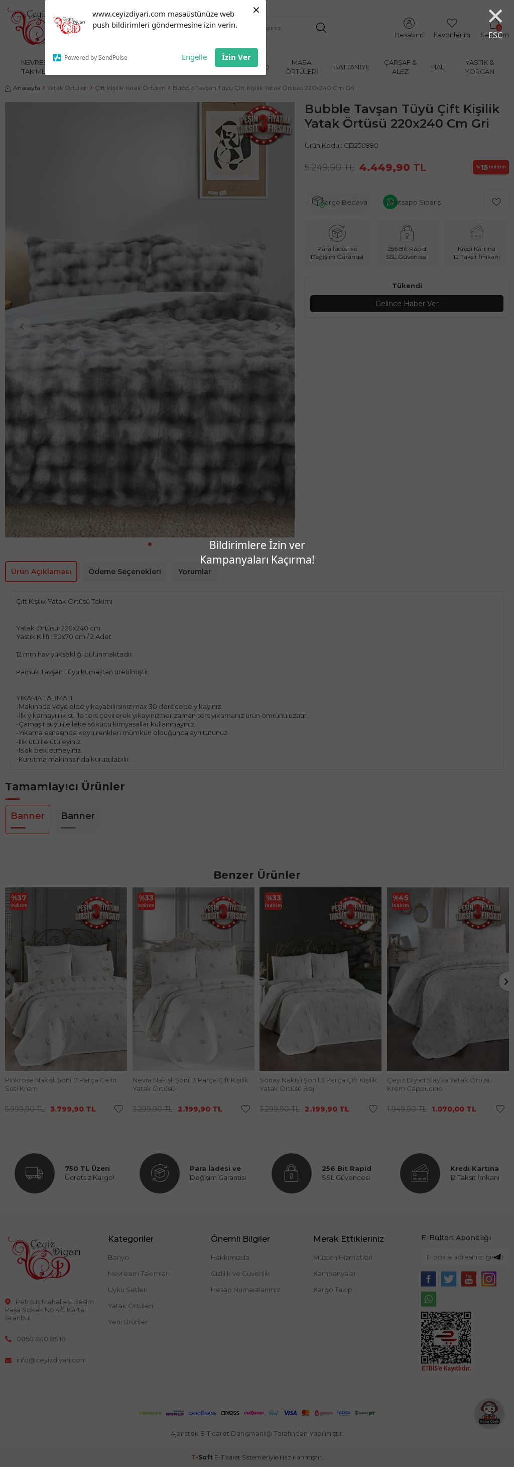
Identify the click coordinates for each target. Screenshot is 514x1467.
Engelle (194, 57)
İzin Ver (236, 57)
